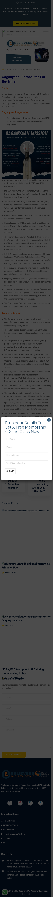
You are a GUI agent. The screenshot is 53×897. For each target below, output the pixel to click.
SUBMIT (10, 471)
